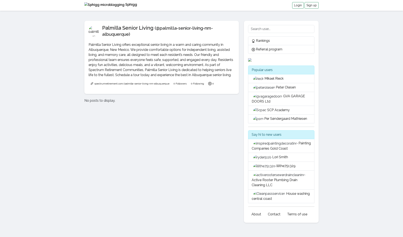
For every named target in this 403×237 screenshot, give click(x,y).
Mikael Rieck (274, 78)
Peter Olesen (286, 87)
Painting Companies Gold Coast (281, 145)
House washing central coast (281, 196)
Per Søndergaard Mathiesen (285, 119)
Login (298, 5)
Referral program (268, 49)
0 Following (197, 83)
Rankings (262, 41)
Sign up (311, 5)
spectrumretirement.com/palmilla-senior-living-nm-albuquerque (131, 83)
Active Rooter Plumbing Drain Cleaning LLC (274, 182)
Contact (274, 214)
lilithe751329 (286, 166)
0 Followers (180, 83)
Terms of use (297, 214)
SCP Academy (278, 110)
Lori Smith (280, 157)
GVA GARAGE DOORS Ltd (278, 98)
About (256, 214)
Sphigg (130, 5)
